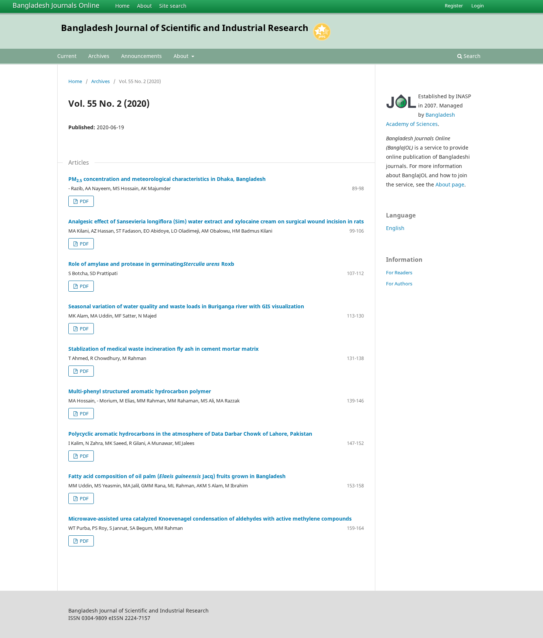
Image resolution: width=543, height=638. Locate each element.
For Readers (399, 272)
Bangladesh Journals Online (56, 5)
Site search (173, 5)
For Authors (399, 283)
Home (122, 5)
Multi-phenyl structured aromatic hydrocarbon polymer (139, 391)
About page (450, 184)
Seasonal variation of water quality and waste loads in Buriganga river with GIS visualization (186, 306)
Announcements (141, 55)
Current (66, 55)
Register (454, 5)
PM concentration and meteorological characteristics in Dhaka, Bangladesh (167, 178)
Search (471, 55)
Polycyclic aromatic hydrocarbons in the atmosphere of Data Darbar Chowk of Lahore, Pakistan (190, 433)
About (144, 5)
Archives (98, 55)
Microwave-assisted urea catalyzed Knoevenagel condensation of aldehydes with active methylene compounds (210, 518)
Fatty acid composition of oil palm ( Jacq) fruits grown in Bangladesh (177, 476)
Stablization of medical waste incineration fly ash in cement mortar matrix (163, 348)
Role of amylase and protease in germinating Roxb (151, 263)
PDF (84, 201)
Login (477, 5)
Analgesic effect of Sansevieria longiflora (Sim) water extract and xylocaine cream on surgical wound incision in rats (216, 221)
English (395, 227)
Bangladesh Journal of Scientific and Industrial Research (184, 27)
